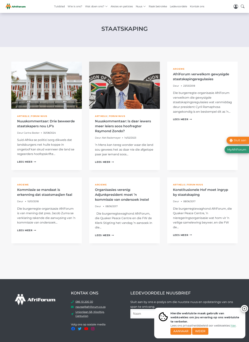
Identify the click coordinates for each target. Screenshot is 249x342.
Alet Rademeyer (111, 137)
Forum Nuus (39, 116)
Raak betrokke (158, 6)
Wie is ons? (75, 6)
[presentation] (46, 85)
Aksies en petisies (122, 6)
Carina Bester (32, 132)
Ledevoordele (178, 6)
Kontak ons (197, 6)
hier (233, 325)
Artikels (23, 116)
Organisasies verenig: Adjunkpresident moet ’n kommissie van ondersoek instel (122, 195)
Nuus (139, 6)
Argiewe (179, 69)
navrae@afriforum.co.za (90, 306)
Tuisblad (59, 6)
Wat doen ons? (94, 6)
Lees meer (26, 161)
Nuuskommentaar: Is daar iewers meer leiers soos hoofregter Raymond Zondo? (123, 126)
